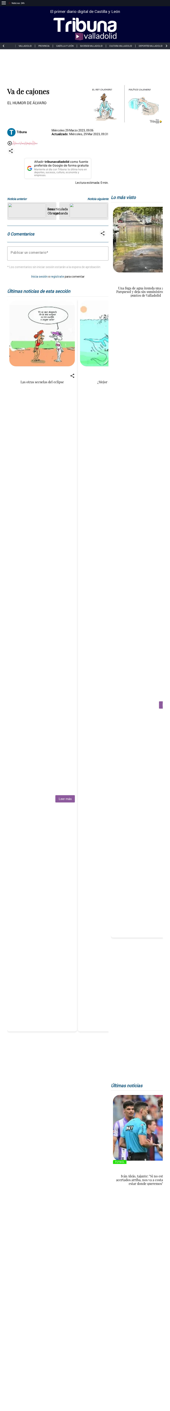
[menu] (3, 3)
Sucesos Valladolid (91, 46)
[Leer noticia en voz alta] (9, 143)
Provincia (44, 46)
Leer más (65, 799)
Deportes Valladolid (151, 46)
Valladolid (25, 46)
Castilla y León (65, 46)
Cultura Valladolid (120, 46)
